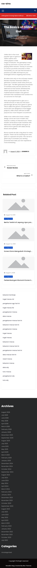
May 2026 (4, 421)
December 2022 (7, 532)
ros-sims (6, 3)
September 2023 (7, 506)
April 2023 (4, 520)
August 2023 (5, 509)
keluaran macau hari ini (11, 325)
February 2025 (6, 458)
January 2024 (6, 495)
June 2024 (5, 480)
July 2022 (4, 540)
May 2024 (4, 483)
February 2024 (6, 492)
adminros (25, 151)
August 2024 (5, 475)
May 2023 (4, 517)
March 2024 (5, 489)
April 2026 (4, 424)
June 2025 (5, 446)
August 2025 (5, 441)
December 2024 (7, 463)
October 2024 (6, 469)
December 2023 (7, 498)
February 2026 (6, 429)
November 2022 (7, 535)
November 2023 (7, 500)
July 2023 (4, 512)
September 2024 (7, 472)
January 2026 (6, 432)
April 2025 (4, 452)
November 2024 (7, 466)
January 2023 (6, 529)
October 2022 (6, 537)
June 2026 (5, 418)
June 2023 (4, 515)
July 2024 (4, 478)
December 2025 (7, 435)
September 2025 (7, 438)
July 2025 (4, 444)
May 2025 (4, 449)
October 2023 (6, 503)
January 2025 (6, 461)
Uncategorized (8, 218)
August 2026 (5, 412)
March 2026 (5, 426)
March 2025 (5, 455)
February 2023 (6, 526)
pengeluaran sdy (9, 376)
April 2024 (4, 486)
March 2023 (5, 523)
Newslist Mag (10, 566)
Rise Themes (27, 566)
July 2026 (4, 415)
